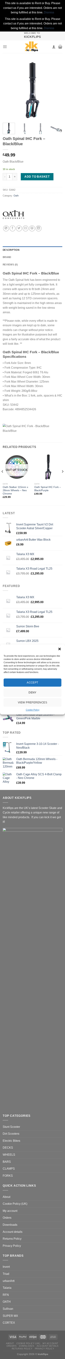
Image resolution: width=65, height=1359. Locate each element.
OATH (7, 1301)
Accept (32, 682)
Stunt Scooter (11, 1126)
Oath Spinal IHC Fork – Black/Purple (47, 489)
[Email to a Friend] (26, 228)
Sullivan (8, 1308)
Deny (32, 692)
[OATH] (13, 214)
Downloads (10, 1224)
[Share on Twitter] (19, 228)
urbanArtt (8, 1280)
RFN (6, 1294)
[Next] (56, 90)
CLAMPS (9, 1168)
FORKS (8, 1175)
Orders (7, 1217)
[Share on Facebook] (13, 228)
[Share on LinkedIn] (39, 228)
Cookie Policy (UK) (15, 1203)
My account (10, 1210)
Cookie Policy (32, 710)
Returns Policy (12, 1238)
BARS (7, 1161)
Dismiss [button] (49, 12)
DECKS (8, 1147)
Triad (6, 1273)
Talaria (7, 1287)
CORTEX (9, 1322)
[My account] (54, 47)
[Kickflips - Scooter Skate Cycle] (31, 46)
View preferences (32, 702)
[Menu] (5, 46)
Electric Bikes (11, 1140)
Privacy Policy (12, 1245)
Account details (12, 1231)
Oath (16, 195)
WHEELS (9, 1154)
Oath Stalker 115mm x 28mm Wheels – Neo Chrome (15, 490)
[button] (59, 649)
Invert (6, 1266)
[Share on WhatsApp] (6, 228)
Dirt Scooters (11, 1133)
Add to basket (37, 176)
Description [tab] (11, 250)
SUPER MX (10, 1315)
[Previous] (8, 90)
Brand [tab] (7, 257)
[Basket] (60, 47)
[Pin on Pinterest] (32, 228)
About (6, 1196)
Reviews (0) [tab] (10, 264)
